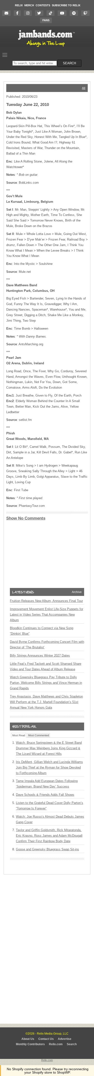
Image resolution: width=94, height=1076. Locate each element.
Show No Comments (25, 518)
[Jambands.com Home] (47, 47)
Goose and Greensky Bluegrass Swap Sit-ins (47, 849)
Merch (29, 5)
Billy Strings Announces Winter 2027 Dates (40, 655)
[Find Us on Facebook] (18, 13)
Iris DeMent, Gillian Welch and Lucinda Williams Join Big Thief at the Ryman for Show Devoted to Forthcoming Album (49, 767)
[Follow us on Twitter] (40, 13)
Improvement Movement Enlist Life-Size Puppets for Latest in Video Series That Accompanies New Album (46, 614)
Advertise (64, 1039)
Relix (19, 5)
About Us (27, 1039)
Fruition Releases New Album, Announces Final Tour (46, 601)
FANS (45, 20)
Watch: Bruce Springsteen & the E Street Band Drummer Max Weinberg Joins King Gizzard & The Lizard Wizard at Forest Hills (49, 748)
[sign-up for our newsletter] (8, 13)
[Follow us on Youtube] (63, 13)
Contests (43, 5)
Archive (77, 592)
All (83, 88)
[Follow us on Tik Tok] (51, 13)
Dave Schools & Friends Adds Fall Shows (45, 794)
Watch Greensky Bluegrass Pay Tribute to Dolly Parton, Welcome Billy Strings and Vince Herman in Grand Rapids (46, 682)
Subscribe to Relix (66, 5)
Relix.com (56, 1044)
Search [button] (69, 63)
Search (72, 1044)
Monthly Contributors (30, 1044)
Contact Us (46, 1039)
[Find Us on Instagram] (29, 13)
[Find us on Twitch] (87, 13)
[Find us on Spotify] (75, 13)
